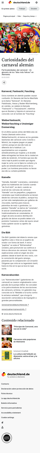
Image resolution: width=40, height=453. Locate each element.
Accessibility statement (11, 413)
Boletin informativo (9, 403)
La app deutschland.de (10, 398)
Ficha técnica (6, 393)
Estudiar (34, 9)
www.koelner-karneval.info (13, 309)
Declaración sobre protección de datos (17, 389)
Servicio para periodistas (11, 408)
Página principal (9, 16)
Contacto (5, 384)
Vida (19, 16)
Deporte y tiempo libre (31, 16)
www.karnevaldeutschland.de (14, 305)
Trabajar (22, 9)
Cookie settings (7, 417)
